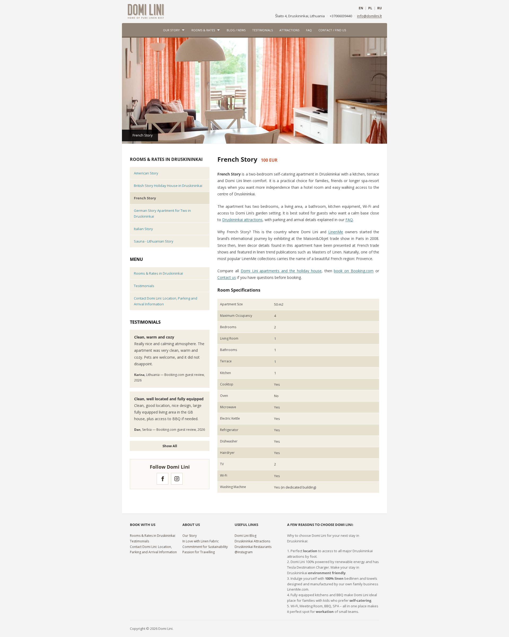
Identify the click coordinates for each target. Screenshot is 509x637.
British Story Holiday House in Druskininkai (168, 185)
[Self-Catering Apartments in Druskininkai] (145, 11)
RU (379, 8)
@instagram (244, 552)
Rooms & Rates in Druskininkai (166, 159)
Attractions (289, 30)
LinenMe (335, 231)
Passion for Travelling (198, 552)
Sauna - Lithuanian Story (153, 241)
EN (361, 8)
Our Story (171, 30)
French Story (145, 198)
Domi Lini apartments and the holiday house (281, 270)
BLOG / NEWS (236, 30)
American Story (146, 173)
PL (370, 8)
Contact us (226, 277)
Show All (170, 445)
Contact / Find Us (332, 30)
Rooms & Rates (203, 30)
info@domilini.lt (369, 16)
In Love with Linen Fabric (200, 541)
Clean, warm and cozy (154, 337)
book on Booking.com (354, 270)
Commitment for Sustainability (205, 546)
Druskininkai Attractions (252, 541)
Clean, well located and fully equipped (169, 398)
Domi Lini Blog (245, 535)
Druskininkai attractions (242, 219)
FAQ (309, 30)
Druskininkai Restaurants (253, 546)
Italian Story (143, 228)
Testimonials (262, 30)
